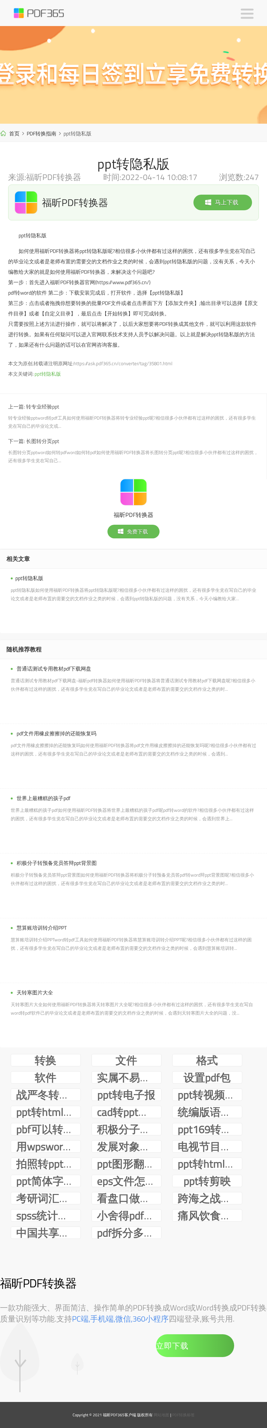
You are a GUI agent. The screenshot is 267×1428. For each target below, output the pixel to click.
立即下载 (172, 1346)
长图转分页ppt (42, 441)
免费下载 (137, 531)
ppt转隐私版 (48, 374)
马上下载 (226, 202)
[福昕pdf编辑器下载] (133, 75)
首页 (14, 133)
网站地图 (161, 1415)
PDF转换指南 (41, 133)
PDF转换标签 (183, 1415)
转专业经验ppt (42, 406)
